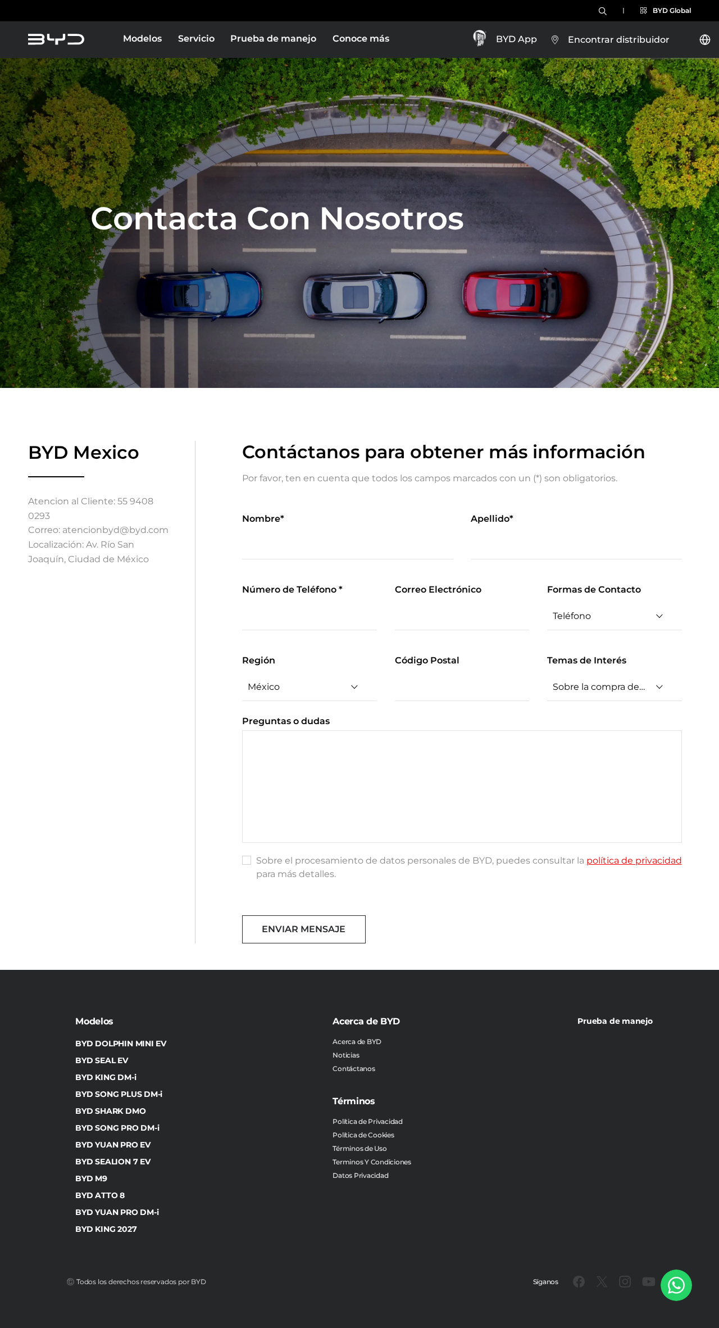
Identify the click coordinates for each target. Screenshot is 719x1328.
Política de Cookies (363, 1135)
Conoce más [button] (361, 38)
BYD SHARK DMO (110, 1111)
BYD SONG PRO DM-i (117, 1128)
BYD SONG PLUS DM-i (118, 1094)
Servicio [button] (196, 38)
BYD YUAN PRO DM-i (116, 1212)
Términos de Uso (359, 1148)
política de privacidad (634, 860)
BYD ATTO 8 (100, 1195)
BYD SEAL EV (101, 1060)
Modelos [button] (142, 38)
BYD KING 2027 (105, 1229)
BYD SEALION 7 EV (112, 1162)
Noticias (346, 1055)
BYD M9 (91, 1178)
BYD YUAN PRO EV (112, 1145)
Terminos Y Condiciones (372, 1162)
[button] (666, 10)
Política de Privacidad (368, 1121)
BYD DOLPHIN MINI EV (120, 1043)
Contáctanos (354, 1068)
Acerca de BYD (357, 1041)
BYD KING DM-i (105, 1077)
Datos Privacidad (360, 1175)
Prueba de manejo (273, 38)
